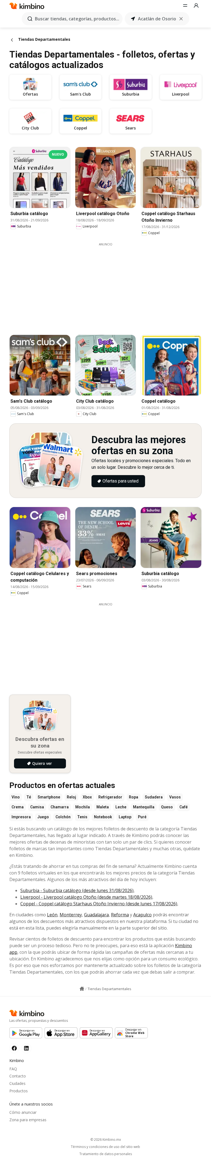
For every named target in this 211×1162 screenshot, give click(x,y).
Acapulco (142, 915)
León (52, 915)
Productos (18, 1090)
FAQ (13, 1068)
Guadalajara (96, 915)
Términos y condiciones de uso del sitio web (105, 1147)
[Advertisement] (109, 285)
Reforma (120, 915)
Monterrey (71, 915)
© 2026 (105, 1139)
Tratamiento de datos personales (105, 1154)
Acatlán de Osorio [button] (157, 19)
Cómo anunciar (23, 1112)
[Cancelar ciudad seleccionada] (181, 18)
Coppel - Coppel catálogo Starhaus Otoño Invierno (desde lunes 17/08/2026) (98, 904)
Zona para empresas (27, 1119)
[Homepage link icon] (82, 989)
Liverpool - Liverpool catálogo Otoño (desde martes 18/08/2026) (86, 897)
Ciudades (17, 1083)
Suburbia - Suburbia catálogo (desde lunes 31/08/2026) (77, 890)
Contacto (17, 1076)
